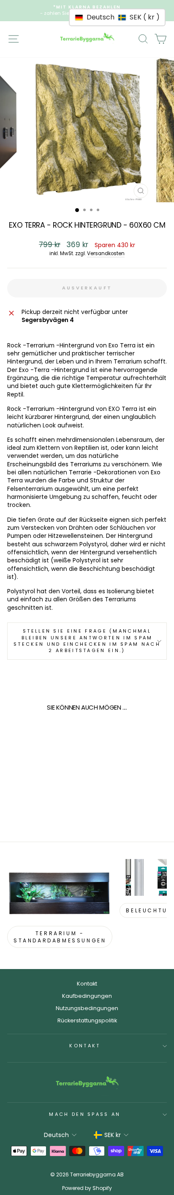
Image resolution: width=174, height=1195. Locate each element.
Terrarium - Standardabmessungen (60, 937)
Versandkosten (106, 253)
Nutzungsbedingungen (87, 1008)
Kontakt (87, 983)
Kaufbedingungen (87, 996)
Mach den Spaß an (84, 1114)
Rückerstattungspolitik (87, 1020)
